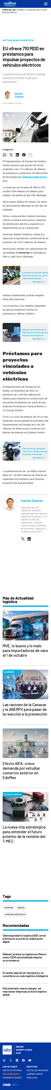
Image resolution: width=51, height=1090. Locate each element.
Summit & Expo (24, 1050)
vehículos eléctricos (34, 176)
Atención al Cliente (12, 1078)
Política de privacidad (37, 1070)
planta (21, 907)
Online (20, 1047)
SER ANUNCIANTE (11, 1074)
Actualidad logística (18, 40)
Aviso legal (32, 1078)
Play (18, 1053)
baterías (9, 907)
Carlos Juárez (19, 95)
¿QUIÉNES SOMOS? (35, 1074)
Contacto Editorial (12, 1070)
